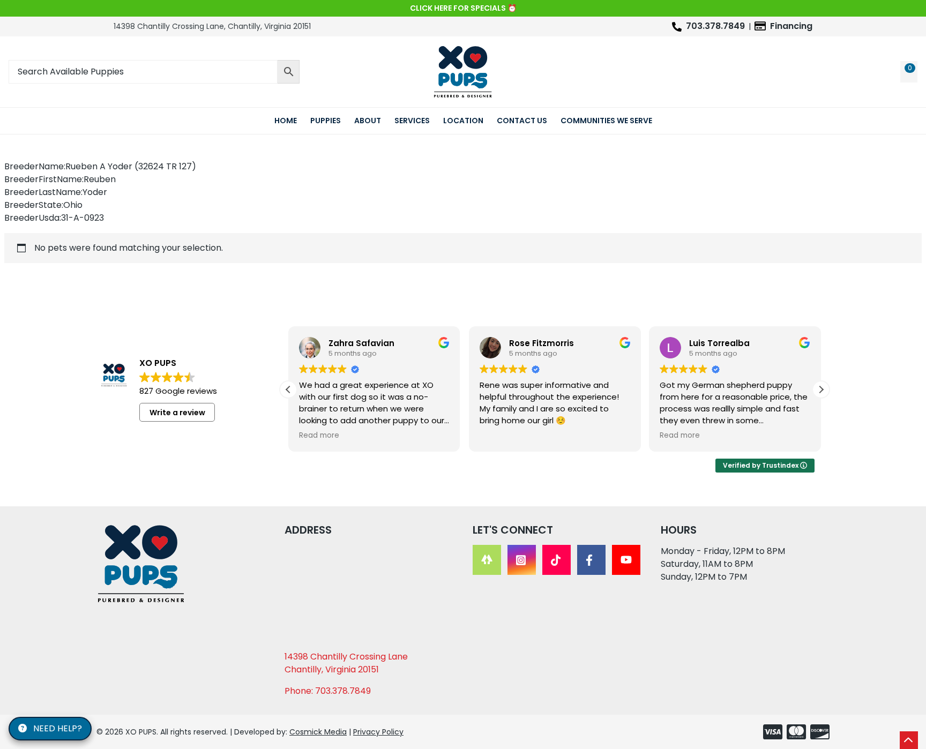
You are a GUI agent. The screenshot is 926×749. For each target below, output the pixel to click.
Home (285, 120)
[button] (821, 389)
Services (412, 120)
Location (463, 120)
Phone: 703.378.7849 (328, 691)
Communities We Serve (606, 120)
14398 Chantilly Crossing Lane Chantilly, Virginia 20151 (346, 663)
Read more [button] (319, 435)
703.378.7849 (715, 26)
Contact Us (522, 120)
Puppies (325, 120)
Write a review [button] (177, 412)
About (367, 120)
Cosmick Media (318, 731)
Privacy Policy (378, 731)
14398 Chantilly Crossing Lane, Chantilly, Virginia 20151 (212, 26)
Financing (791, 26)
